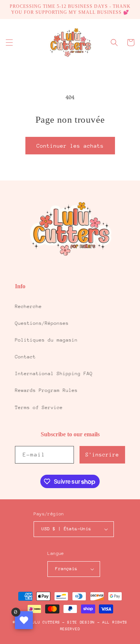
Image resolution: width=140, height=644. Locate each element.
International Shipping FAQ (54, 373)
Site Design (81, 622)
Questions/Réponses (42, 323)
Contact (25, 356)
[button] (9, 42)
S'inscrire (102, 455)
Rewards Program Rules (46, 390)
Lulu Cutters (45, 622)
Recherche (28, 306)
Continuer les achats (70, 146)
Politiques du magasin (46, 340)
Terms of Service (39, 407)
